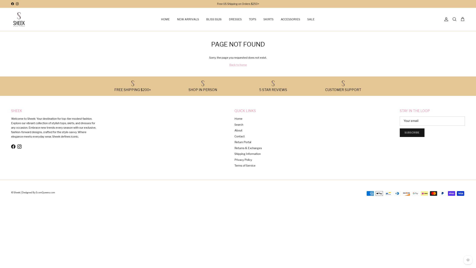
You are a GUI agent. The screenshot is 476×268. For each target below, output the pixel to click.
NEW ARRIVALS (188, 19)
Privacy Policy (243, 160)
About (238, 130)
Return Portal (242, 142)
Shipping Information (247, 154)
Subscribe (412, 132)
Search (238, 124)
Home (238, 118)
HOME (165, 19)
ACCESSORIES (290, 19)
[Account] (445, 19)
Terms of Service (244, 165)
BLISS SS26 (214, 19)
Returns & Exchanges (248, 148)
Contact (239, 136)
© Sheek (16, 192)
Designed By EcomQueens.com (38, 192)
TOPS (252, 19)
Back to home (238, 65)
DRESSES (235, 19)
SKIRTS (268, 19)
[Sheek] (19, 19)
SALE (311, 19)
